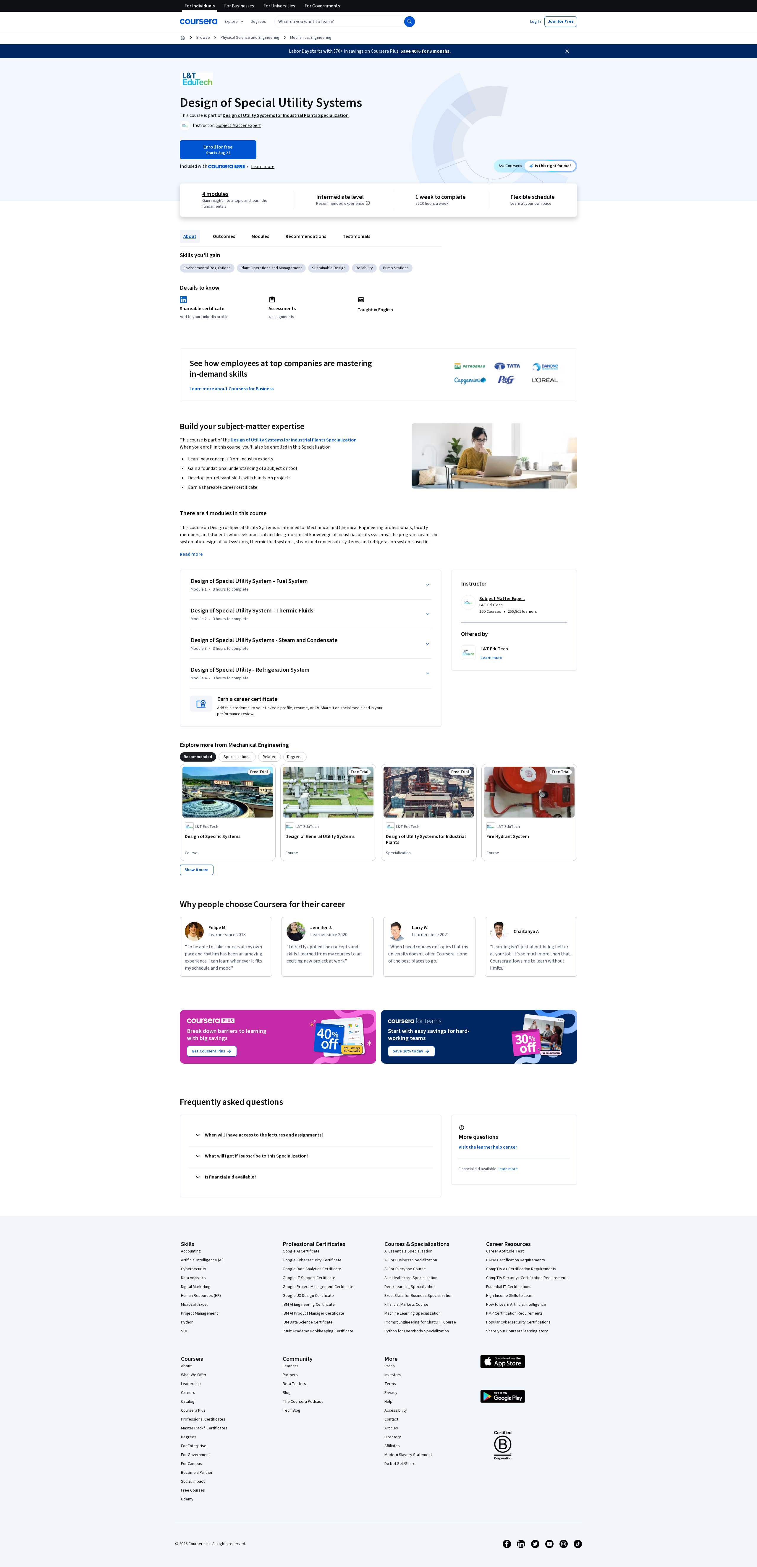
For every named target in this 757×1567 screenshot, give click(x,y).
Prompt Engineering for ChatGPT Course (420, 1322)
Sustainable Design (329, 268)
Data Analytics (193, 1278)
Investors (392, 1375)
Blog (287, 1393)
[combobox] (333, 21)
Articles (391, 1428)
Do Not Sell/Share (399, 1464)
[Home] (182, 37)
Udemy (187, 1499)
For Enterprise (193, 1446)
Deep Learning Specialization (410, 1287)
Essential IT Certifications (508, 1287)
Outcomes (224, 236)
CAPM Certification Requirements (515, 1260)
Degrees (188, 1437)
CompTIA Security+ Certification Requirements (527, 1278)
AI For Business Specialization (410, 1260)
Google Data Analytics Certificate (312, 1269)
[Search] (409, 21)
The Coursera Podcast (303, 1402)
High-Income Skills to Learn (509, 1296)
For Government (195, 1455)
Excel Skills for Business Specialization (418, 1296)
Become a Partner (197, 1473)
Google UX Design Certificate (308, 1296)
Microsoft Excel (194, 1305)
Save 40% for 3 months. (425, 51)
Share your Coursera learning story (517, 1331)
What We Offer (193, 1375)
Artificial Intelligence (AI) (202, 1260)
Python (187, 1322)
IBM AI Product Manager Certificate (313, 1313)
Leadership (191, 1384)
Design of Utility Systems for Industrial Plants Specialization (294, 440)
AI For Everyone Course (405, 1269)
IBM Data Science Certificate (308, 1322)
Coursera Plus (193, 1410)
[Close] (567, 51)
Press (389, 1366)
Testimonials (356, 236)
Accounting (191, 1251)
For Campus (191, 1464)
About (189, 236)
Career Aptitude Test (505, 1251)
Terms (390, 1384)
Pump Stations (396, 268)
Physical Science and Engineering (250, 38)
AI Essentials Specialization (408, 1251)
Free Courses (193, 1490)
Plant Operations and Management (271, 268)
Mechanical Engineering (310, 38)
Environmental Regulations (207, 268)
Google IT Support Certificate (309, 1278)
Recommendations (306, 236)
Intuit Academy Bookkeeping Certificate (318, 1331)
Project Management (199, 1313)
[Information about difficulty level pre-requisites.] (368, 203)
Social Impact (193, 1481)
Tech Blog (291, 1410)
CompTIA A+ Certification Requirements (521, 1269)
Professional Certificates (203, 1419)
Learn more (262, 166)
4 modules (215, 194)
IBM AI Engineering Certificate (309, 1305)
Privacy (390, 1393)
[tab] (198, 757)
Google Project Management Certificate (318, 1287)
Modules (260, 236)
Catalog (188, 1402)
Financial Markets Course (406, 1305)
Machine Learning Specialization (412, 1313)
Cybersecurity (193, 1269)
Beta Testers (294, 1384)
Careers (188, 1393)
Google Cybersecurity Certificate (312, 1260)
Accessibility (395, 1410)
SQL (184, 1331)
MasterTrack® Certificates (204, 1428)
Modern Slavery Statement (408, 1455)
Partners (290, 1375)
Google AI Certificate (301, 1251)
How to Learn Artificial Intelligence (516, 1305)
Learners (290, 1366)
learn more (508, 1169)
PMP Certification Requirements (514, 1313)
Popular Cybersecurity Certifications (518, 1322)
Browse (203, 38)
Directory (392, 1437)
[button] (258, 21)
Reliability (364, 268)
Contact (391, 1419)
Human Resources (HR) (201, 1296)
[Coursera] (198, 21)
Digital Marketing (196, 1287)
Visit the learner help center (488, 1147)
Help (388, 1402)
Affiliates (392, 1446)
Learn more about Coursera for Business (232, 389)
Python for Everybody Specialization (416, 1331)
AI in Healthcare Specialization (410, 1278)
